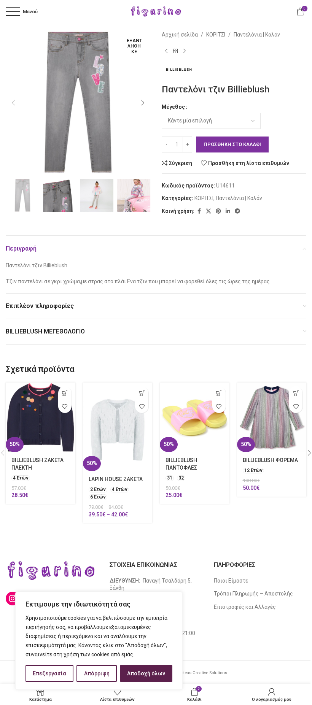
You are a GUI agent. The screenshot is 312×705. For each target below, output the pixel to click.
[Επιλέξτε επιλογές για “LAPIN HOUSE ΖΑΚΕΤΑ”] (141, 393)
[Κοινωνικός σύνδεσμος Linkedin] (227, 211)
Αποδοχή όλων (146, 673)
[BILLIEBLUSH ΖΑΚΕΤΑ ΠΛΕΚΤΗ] (40, 417)
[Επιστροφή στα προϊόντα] (175, 51)
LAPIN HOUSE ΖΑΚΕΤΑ (116, 479)
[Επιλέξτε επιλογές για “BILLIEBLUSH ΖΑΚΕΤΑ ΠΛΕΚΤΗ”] (65, 393)
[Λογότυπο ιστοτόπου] (156, 11)
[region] (99, 641)
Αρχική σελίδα (180, 35)
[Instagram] (12, 598)
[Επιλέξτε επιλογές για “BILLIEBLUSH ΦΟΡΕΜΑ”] (295, 393)
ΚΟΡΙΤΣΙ (215, 35)
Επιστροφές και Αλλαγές (245, 607)
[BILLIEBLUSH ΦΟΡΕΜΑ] (272, 417)
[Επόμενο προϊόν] (184, 51)
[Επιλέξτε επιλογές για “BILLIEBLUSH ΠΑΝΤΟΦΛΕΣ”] (219, 393)
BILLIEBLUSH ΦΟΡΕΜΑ (270, 460)
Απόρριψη (97, 673)
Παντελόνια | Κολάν (257, 35)
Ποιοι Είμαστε (231, 581)
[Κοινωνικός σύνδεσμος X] (208, 211)
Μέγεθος (173, 107)
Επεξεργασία (49, 673)
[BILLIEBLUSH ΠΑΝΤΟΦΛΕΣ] (194, 417)
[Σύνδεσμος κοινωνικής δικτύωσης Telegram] (237, 211)
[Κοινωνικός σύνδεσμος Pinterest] (218, 211)
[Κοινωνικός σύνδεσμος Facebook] (199, 211)
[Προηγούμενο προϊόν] (166, 51)
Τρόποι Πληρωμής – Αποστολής (253, 594)
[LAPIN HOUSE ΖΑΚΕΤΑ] (118, 427)
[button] (13, 102)
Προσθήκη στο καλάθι (232, 144)
